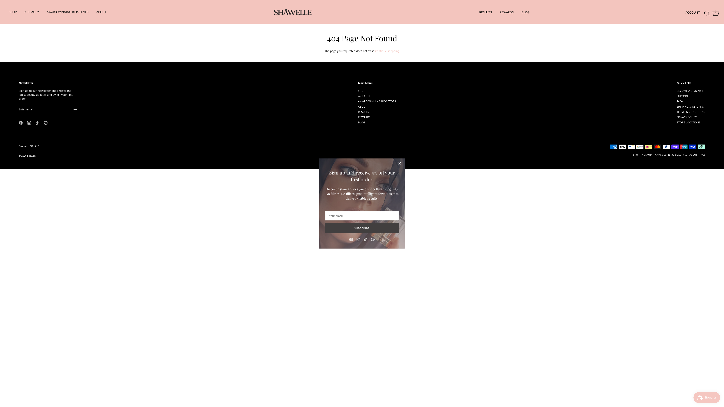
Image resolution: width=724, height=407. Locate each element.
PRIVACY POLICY (687, 117)
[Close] (400, 163)
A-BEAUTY (32, 12)
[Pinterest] (373, 239)
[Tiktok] (365, 239)
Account (693, 12)
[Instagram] (358, 239)
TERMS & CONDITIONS (691, 112)
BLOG (525, 12)
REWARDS (507, 12)
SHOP (13, 12)
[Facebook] (351, 239)
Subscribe (362, 228)
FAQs (680, 101)
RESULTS (485, 12)
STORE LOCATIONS (688, 122)
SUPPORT (682, 96)
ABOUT (101, 12)
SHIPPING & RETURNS (690, 106)
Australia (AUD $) (28, 146)
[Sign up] (75, 109)
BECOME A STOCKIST (690, 91)
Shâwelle (32, 155)
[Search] (707, 12)
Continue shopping (387, 51)
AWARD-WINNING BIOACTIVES (68, 12)
